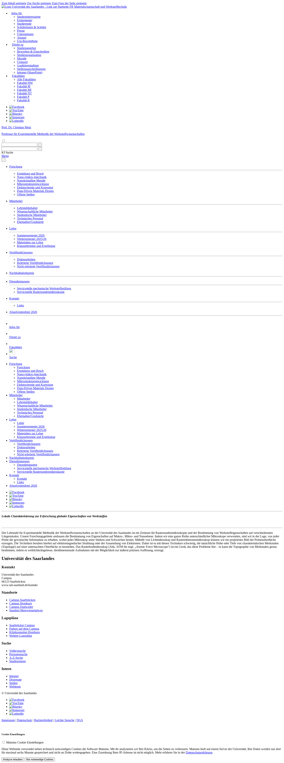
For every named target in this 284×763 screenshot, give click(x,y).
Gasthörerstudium (28, 65)
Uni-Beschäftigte (27, 41)
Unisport (22, 62)
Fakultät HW (25, 82)
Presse (21, 30)
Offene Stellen (26, 194)
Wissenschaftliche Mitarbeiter (35, 211)
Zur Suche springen (39, 3)
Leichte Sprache (64, 720)
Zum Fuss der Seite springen (69, 3)
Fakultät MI (24, 89)
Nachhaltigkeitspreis (21, 273)
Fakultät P (23, 96)
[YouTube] (16, 110)
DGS (80, 720)
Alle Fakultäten (26, 79)
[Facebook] (16, 106)
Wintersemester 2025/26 (31, 239)
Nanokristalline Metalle (31, 180)
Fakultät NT (24, 93)
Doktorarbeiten (26, 259)
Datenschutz (24, 720)
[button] (7, 152)
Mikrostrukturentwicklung (33, 184)
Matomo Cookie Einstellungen (24, 742)
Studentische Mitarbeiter (32, 215)
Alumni (21, 37)
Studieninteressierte (29, 16)
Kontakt (14, 298)
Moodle (21, 58)
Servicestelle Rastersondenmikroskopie (41, 292)
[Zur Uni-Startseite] (36, 6)
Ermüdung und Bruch (30, 173)
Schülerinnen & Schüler (31, 27)
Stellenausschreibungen (31, 69)
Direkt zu (17, 44)
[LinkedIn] (16, 120)
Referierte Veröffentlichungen (35, 263)
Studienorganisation (29, 55)
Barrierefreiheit (43, 720)
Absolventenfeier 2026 (23, 312)
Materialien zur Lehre (30, 242)
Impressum (8, 720)
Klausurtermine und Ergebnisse (36, 246)
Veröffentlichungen (21, 252)
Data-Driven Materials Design (35, 191)
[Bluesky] (15, 113)
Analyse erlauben (12, 759)
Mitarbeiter (16, 201)
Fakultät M (23, 86)
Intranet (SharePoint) (29, 72)
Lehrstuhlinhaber (27, 208)
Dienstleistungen (19, 281)
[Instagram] (16, 117)
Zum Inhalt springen (14, 3)
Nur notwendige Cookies (39, 759)
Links (20, 305)
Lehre (12, 228)
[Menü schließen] (3, 160)
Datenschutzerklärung (199, 752)
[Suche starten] (40, 145)
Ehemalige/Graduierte (30, 222)
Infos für (16, 13)
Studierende (24, 23)
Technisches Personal (30, 218)
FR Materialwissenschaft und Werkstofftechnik (98, 6)
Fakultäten (18, 76)
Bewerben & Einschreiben (33, 51)
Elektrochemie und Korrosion (35, 187)
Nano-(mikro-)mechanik (32, 177)
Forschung (15, 166)
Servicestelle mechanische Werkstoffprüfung (44, 288)
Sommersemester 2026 (31, 235)
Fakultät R (23, 100)
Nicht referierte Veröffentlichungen (38, 266)
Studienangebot (26, 48)
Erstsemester (24, 20)
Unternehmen (25, 34)
